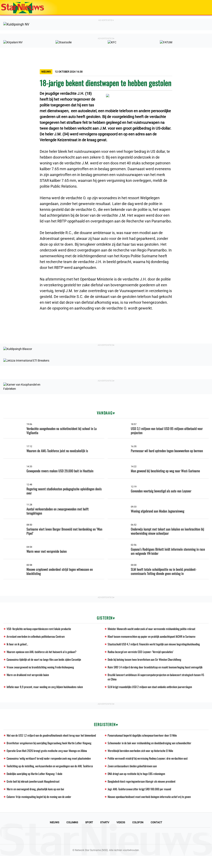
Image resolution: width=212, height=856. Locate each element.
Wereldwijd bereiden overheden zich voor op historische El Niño (140, 750)
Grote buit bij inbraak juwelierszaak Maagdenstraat (33, 781)
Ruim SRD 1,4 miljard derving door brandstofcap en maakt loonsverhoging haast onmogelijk (155, 667)
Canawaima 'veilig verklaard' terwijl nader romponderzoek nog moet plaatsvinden (49, 758)
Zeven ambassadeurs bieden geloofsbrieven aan (132, 766)
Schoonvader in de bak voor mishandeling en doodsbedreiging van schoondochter (149, 743)
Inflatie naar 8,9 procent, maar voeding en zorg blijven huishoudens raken (45, 687)
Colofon (137, 822)
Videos (121, 822)
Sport (89, 822)
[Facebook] (78, 836)
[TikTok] (120, 836)
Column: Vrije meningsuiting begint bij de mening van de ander (39, 796)
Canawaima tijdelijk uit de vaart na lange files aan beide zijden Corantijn (44, 659)
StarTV (104, 822)
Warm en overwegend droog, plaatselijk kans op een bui (35, 789)
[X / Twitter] (106, 836)
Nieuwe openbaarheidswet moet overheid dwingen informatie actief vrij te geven (149, 796)
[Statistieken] (209, 852)
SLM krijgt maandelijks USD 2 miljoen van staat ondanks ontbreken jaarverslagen (150, 687)
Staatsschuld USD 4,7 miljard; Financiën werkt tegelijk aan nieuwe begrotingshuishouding (154, 644)
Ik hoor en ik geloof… (17, 644)
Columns (72, 822)
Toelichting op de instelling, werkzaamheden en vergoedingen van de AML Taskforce (50, 766)
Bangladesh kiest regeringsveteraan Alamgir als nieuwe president (141, 781)
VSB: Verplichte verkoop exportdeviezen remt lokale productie (39, 629)
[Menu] (204, 7)
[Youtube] (92, 836)
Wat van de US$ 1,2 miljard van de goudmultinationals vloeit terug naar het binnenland (51, 735)
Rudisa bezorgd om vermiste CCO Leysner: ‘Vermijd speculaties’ (140, 652)
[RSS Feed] (134, 836)
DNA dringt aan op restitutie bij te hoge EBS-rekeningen (136, 773)
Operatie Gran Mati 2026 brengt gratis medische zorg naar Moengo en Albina (47, 750)
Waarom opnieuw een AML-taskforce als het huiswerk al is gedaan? (41, 652)
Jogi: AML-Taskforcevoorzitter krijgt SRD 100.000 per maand (139, 789)
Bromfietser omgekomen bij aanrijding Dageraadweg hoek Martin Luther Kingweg (49, 743)
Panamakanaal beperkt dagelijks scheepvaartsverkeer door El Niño (142, 735)
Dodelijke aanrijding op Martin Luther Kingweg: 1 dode (34, 773)
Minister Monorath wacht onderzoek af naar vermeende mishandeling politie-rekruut (151, 629)
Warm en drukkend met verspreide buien (28, 675)
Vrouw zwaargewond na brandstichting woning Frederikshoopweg (40, 667)
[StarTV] (199, 8)
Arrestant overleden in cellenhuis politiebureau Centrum (36, 636)
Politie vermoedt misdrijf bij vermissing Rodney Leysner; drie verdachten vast (148, 758)
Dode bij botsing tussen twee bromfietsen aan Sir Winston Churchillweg (144, 659)
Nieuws (54, 822)
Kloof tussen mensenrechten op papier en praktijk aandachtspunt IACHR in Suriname (151, 636)
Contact (156, 822)
